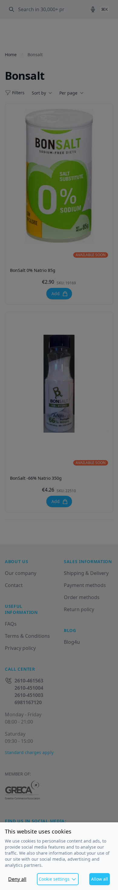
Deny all (17, 879)
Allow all (99, 879)
